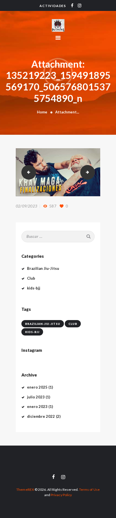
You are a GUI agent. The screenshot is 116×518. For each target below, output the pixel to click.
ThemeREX (25, 489)
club (72, 323)
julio (36, 397)
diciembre (41, 416)
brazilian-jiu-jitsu (42, 323)
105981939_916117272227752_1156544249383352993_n (27, 172)
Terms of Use (89, 489)
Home (42, 112)
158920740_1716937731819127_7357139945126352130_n (93, 172)
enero (37, 387)
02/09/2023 (26, 206)
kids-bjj (34, 288)
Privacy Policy (61, 495)
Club (31, 278)
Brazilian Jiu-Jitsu (43, 268)
